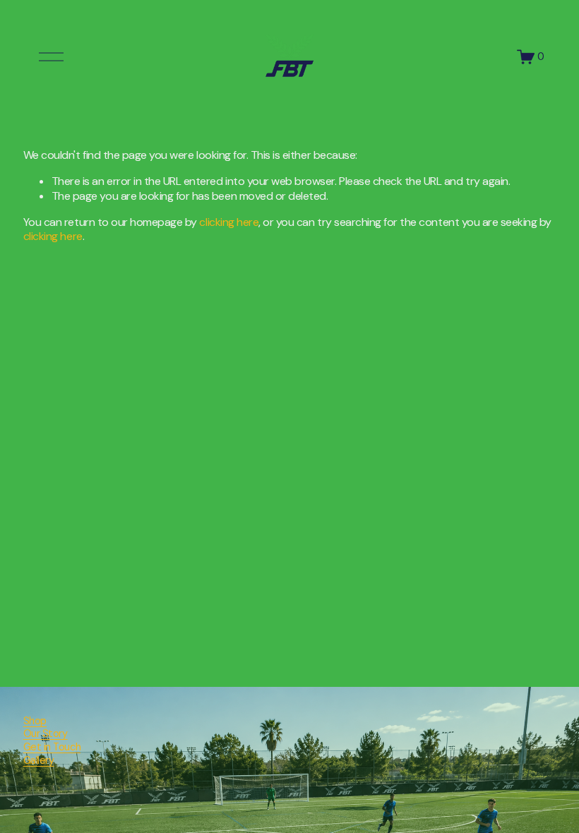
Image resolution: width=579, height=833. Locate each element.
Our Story (45, 733)
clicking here (228, 222)
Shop (35, 720)
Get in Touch (51, 747)
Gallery (38, 760)
